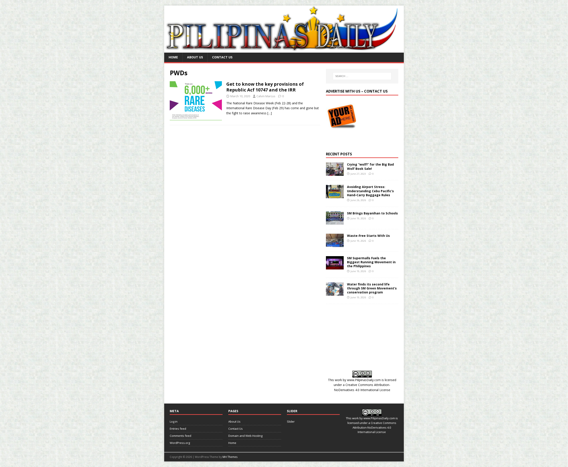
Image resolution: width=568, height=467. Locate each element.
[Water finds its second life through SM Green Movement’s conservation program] (335, 293)
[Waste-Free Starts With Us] (335, 244)
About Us (195, 57)
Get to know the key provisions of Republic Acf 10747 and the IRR (265, 87)
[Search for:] (362, 76)
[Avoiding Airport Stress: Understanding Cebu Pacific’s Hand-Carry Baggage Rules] (335, 196)
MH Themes (230, 457)
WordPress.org (180, 443)
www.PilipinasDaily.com (364, 380)
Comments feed (180, 436)
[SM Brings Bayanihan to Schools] (335, 222)
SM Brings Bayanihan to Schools (372, 213)
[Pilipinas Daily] (284, 50)
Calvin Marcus (265, 96)
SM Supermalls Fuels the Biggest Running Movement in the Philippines (371, 262)
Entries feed (178, 429)
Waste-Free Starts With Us (368, 236)
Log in (174, 421)
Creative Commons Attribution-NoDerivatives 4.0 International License (374, 427)
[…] (269, 113)
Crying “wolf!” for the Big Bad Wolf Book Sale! (370, 166)
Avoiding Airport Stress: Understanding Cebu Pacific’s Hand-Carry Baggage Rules (370, 191)
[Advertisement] (362, 337)
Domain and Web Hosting (245, 436)
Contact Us (222, 57)
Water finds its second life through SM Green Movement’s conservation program (372, 288)
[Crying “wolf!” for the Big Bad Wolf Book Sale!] (335, 173)
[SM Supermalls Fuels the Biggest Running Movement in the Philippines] (335, 267)
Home (173, 57)
